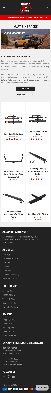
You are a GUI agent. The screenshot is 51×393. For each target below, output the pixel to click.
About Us (6, 254)
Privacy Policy (8, 331)
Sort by (25, 88)
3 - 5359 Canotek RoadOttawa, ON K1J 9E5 (11, 351)
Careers (5, 266)
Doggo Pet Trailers (10, 307)
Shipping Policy (8, 319)
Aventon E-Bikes (9, 291)
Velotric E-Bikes (8, 299)
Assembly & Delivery (10, 274)
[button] (12, 139)
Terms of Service (9, 335)
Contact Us (6, 262)
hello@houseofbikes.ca (12, 364)
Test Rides (6, 270)
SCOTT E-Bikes (8, 295)
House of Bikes (12, 385)
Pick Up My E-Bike (9, 278)
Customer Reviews (10, 258)
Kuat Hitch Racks (9, 303)
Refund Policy (8, 323)
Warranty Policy (8, 327)
